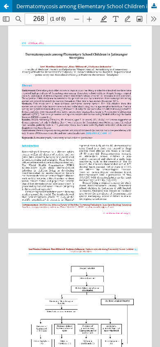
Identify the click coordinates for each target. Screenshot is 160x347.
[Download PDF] (154, 6)
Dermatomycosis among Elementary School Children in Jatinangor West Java (88, 6)
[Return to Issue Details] (6, 6)
